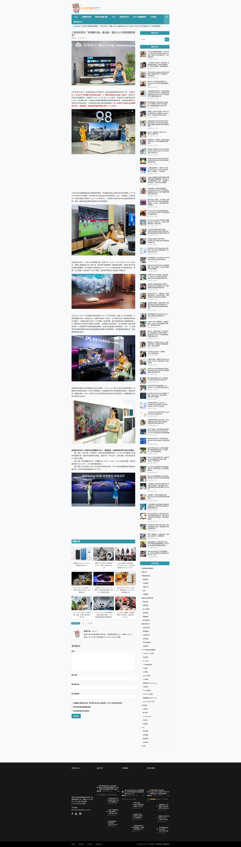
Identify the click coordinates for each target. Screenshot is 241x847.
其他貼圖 (145, 657)
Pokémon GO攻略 (148, 653)
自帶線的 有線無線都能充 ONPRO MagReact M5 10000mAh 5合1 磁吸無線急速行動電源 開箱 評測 (158, 285)
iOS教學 (145, 668)
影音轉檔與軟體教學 (147, 568)
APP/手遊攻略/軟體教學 (148, 650)
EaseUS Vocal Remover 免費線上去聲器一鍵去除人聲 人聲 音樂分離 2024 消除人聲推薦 (158, 395)
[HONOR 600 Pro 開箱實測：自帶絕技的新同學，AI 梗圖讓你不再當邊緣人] (126, 828)
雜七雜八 (145, 712)
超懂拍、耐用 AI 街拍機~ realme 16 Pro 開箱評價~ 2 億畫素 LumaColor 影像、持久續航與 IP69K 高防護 (158, 113)
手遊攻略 (145, 687)
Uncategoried (147, 716)
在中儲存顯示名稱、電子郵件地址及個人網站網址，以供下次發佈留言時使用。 (98, 703)
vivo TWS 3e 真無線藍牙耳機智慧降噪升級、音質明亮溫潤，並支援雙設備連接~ (158, 468)
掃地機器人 (146, 631)
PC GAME (146, 661)
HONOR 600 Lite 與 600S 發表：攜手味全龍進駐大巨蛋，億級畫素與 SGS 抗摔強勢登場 (158, 526)
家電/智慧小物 (124, 17)
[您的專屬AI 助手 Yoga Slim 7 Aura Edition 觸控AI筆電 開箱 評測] (151, 829)
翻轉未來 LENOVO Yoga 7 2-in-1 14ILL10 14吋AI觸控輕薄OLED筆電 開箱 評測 (164, 817)
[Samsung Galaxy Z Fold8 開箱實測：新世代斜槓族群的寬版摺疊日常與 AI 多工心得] (133, 780)
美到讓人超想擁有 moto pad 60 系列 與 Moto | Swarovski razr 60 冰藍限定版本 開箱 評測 (158, 150)
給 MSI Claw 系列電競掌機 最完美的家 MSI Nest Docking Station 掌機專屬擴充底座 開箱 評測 (158, 370)
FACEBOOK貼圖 (148, 694)
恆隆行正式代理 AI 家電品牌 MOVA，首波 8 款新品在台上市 (103, 565)
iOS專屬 (145, 672)
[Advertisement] (103, 170)
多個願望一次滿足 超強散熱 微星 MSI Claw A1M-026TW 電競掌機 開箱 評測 (158, 496)
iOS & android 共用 (148, 701)
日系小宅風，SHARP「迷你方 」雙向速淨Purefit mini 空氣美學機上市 (125, 590)
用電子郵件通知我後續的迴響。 (82, 707)
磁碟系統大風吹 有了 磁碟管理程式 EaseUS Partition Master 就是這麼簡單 (158, 440)
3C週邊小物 (146, 635)
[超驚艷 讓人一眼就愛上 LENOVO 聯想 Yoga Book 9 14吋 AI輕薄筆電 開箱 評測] (151, 807)
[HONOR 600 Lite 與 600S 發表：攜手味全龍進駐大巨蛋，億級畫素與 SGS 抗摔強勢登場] (101, 800)
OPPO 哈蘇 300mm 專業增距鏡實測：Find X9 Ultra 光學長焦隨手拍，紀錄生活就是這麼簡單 (138, 804)
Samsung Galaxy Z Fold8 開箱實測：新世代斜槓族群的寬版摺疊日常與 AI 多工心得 (158, 553)
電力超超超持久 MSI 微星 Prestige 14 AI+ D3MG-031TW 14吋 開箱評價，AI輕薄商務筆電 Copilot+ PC (158, 103)
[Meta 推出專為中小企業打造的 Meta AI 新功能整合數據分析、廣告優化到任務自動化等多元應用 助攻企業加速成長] (108, 777)
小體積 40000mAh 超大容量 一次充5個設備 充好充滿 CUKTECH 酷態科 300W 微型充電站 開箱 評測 (158, 421)
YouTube (89, 844)
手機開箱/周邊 (86, 17)
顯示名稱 (75, 675)
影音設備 (145, 639)
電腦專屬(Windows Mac (150, 698)
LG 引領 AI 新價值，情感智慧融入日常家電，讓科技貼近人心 (125, 615)
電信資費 (145, 731)
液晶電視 (145, 646)
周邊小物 (145, 587)
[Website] (93, 631)
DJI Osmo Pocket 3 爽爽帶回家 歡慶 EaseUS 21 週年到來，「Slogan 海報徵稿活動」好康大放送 (158, 221)
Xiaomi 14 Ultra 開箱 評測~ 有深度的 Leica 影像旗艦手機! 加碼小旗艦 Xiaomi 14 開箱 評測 (158, 459)
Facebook (81, 844)
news (114, 17)
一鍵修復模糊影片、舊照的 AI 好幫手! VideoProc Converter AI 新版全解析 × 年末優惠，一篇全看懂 (158, 169)
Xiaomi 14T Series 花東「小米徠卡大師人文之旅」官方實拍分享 (82, 590)
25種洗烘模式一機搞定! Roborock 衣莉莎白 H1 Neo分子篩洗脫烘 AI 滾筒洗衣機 (158, 360)
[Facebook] (95, 631)
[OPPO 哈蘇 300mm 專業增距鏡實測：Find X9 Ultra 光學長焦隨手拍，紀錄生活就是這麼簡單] (126, 805)
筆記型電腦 (146, 620)
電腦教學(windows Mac (150, 683)
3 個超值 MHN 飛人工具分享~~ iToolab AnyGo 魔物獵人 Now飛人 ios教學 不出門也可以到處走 (158, 404)
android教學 (146, 676)
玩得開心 (145, 724)
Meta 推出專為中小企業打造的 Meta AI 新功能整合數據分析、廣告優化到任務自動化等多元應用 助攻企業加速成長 (108, 787)
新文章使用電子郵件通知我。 (81, 711)
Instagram (99, 844)
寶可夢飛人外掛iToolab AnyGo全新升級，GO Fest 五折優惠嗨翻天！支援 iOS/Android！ (158, 250)
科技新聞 (90, 623)
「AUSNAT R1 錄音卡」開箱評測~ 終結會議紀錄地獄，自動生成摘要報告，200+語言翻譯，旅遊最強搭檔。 (158, 64)
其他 (144, 590)
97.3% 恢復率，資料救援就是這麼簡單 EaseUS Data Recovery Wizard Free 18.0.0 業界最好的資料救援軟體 (158, 430)
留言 (73, 651)
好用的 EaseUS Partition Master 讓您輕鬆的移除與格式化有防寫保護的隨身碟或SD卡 (158, 160)
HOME (76, 17)
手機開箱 (145, 594)
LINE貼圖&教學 (147, 664)
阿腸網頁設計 (165, 844)
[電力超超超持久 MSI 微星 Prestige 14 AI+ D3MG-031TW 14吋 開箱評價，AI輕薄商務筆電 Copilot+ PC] (158, 780)
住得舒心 (145, 709)
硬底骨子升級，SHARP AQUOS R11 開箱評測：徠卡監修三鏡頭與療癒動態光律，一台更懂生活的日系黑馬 (138, 815)
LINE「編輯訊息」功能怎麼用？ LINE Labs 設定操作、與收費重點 (114, 811)
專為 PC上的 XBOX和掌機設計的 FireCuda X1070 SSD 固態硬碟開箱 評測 (158, 83)
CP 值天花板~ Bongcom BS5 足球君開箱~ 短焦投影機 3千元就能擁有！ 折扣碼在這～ (158, 73)
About (73, 844)
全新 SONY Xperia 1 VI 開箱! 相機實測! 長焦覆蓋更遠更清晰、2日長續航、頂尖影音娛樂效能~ (158, 449)
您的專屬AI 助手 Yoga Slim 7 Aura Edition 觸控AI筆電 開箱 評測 (164, 829)
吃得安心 (145, 720)
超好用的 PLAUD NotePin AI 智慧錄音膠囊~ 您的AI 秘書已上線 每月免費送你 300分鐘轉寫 (158, 267)
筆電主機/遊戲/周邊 (101, 17)
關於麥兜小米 (78, 22)
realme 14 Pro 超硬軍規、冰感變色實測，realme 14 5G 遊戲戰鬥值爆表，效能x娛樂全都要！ (158, 323)
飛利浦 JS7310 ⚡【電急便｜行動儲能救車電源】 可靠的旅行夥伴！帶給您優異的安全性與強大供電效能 (158, 295)
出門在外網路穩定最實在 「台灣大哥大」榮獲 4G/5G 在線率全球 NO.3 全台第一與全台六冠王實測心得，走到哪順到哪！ (122, 26)
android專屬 (146, 690)
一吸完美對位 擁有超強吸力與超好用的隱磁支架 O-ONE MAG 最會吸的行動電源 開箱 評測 (158, 506)
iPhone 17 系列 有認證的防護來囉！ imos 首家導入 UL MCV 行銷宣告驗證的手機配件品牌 (158, 212)
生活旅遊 (153, 17)
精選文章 (144, 572)
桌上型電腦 (146, 609)
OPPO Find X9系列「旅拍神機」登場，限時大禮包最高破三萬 (82, 615)
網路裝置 (145, 605)
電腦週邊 (145, 616)
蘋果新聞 (145, 738)
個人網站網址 (75, 694)
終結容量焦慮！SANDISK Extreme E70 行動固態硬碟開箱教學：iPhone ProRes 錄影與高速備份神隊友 (158, 543)
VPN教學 (145, 679)
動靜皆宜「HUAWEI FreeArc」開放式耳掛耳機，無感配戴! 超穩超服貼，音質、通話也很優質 (158, 344)
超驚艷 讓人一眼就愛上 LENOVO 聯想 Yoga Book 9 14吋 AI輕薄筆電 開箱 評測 (158, 141)
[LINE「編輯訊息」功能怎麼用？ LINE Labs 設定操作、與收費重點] (101, 812)
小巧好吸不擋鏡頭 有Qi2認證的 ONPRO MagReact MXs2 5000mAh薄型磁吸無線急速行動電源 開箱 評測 (158, 231)
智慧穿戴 (145, 579)
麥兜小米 (74, 38)
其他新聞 (145, 742)
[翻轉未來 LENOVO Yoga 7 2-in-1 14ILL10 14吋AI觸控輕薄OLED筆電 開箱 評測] (151, 817)
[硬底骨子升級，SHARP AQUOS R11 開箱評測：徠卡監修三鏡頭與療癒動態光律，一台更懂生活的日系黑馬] (126, 816)
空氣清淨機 (146, 627)
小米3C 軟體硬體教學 (139, 17)
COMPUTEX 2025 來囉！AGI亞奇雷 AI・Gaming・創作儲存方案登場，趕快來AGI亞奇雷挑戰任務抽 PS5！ (158, 276)
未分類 (143, 746)
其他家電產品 (147, 642)
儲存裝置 (145, 613)
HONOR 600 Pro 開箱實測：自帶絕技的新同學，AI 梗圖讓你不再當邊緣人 (139, 827)
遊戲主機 (145, 602)
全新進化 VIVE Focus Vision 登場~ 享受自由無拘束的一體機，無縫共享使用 (104, 590)
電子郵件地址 (76, 684)
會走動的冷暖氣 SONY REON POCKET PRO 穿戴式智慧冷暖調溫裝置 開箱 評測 (158, 240)
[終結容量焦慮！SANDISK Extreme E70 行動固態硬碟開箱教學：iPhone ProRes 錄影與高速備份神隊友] (101, 823)
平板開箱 (145, 583)
